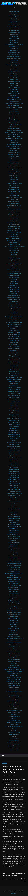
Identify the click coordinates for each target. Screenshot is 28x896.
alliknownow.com (14, 320)
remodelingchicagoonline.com (14, 609)
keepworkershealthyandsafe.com (14, 64)
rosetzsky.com (14, 366)
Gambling (4, 763)
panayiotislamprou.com (14, 97)
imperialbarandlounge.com (14, 162)
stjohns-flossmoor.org (14, 452)
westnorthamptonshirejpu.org (14, 107)
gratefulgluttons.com (14, 291)
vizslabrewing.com (14, 185)
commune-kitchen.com (14, 348)
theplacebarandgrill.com (14, 483)
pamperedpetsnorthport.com (14, 197)
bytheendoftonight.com (14, 287)
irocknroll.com (14, 170)
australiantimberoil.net (14, 128)
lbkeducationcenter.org (14, 258)
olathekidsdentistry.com (14, 203)
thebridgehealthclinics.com (14, 526)
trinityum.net (14, 648)
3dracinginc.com (14, 313)
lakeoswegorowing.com (14, 720)
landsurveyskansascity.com (14, 585)
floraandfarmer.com (14, 140)
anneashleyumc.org (14, 583)
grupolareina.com (14, 117)
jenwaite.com (14, 708)
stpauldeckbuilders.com (14, 587)
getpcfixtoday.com (14, 74)
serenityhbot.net (14, 554)
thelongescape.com (14, 415)
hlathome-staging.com (14, 228)
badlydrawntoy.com (14, 546)
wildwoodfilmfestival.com (14, 105)
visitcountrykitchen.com (14, 422)
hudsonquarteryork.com (14, 661)
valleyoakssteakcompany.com (14, 493)
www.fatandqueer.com (14, 581)
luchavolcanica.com (14, 462)
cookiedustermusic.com (14, 456)
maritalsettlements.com (14, 432)
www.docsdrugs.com (14, 593)
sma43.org (14, 607)
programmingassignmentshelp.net (14, 44)
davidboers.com (14, 540)
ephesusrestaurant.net (14, 654)
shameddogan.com (14, 530)
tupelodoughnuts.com (14, 201)
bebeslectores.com (14, 126)
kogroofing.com (14, 89)
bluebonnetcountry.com (14, 77)
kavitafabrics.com (14, 460)
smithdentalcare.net (14, 744)
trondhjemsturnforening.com (14, 671)
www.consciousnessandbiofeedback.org (14, 638)
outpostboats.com (14, 285)
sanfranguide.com (14, 309)
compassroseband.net (14, 509)
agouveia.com (14, 724)
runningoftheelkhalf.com (14, 567)
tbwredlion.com (14, 675)
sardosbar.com (14, 179)
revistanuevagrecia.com (14, 369)
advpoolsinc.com (14, 487)
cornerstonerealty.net (14, 636)
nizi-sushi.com (14, 405)
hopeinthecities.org (14, 289)
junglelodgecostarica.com (14, 418)
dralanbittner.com (14, 187)
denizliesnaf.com (14, 499)
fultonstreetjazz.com (14, 111)
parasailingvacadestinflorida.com (14, 697)
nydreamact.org (14, 68)
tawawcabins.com (14, 175)
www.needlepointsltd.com (14, 599)
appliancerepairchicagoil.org (14, 58)
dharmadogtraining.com (14, 732)
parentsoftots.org (14, 532)
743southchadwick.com (14, 148)
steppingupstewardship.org (14, 614)
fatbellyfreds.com (14, 658)
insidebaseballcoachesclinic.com (14, 691)
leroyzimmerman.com (14, 712)
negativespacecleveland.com (14, 442)
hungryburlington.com (14, 397)
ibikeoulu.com (14, 383)
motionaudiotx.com (14, 734)
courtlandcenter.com (14, 475)
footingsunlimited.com (14, 589)
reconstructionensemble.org (14, 458)
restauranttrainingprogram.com (14, 238)
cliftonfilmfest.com (14, 160)
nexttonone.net (14, 552)
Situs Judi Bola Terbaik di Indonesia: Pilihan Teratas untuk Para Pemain (14, 874)
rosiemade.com (14, 199)
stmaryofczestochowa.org (14, 387)
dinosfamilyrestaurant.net (14, 130)
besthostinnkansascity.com (14, 742)
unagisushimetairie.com (14, 70)
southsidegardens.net (14, 646)
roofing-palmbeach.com (14, 152)
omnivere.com (14, 34)
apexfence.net (14, 750)
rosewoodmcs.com (14, 632)
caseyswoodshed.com (14, 495)
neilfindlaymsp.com (14, 477)
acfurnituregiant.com (14, 30)
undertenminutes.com (14, 32)
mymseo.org (14, 728)
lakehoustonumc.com (14, 548)
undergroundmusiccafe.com (14, 746)
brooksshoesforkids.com (14, 516)
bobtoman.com (14, 85)
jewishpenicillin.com (14, 242)
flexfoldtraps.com (14, 575)
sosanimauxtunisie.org (14, 87)
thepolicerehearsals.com (14, 318)
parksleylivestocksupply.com (14, 273)
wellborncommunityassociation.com (14, 103)
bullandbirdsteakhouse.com (14, 601)
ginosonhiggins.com (14, 428)
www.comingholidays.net (14, 307)
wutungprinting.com (14, 430)
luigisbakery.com (14, 620)
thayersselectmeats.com (14, 518)
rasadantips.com (14, 36)
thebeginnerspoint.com (14, 305)
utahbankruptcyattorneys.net (14, 168)
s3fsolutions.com (14, 142)
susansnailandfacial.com (14, 558)
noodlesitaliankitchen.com (14, 66)
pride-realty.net (14, 699)
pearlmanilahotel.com (14, 81)
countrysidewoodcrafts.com (14, 56)
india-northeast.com (14, 150)
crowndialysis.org (14, 236)
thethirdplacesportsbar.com (14, 652)
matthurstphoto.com (14, 687)
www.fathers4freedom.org (14, 563)
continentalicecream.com (14, 338)
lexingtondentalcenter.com (14, 232)
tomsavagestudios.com (14, 244)
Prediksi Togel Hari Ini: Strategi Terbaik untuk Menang (13, 880)
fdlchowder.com (14, 597)
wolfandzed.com (14, 624)
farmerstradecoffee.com (14, 536)
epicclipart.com (14, 79)
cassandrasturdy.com (14, 295)
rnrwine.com (14, 718)
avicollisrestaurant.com (14, 479)
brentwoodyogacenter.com (14, 610)
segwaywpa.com (14, 522)
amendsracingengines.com (14, 577)
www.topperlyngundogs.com (14, 565)
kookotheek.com (14, 95)
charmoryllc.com (14, 311)
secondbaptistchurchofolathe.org (14, 726)
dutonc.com (14, 413)
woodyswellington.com (14, 656)
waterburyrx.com (14, 485)
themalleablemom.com (14, 393)
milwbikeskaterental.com (14, 434)
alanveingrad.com (14, 426)
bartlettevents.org (14, 113)
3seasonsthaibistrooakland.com (14, 264)
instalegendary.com (14, 62)
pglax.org (14, 440)
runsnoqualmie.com (14, 591)
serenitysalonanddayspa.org (14, 26)
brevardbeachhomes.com (14, 144)
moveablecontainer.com (14, 115)
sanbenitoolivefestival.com (14, 297)
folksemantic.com (14, 177)
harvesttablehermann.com (14, 134)
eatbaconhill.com (14, 42)
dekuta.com (14, 626)
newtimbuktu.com (14, 38)
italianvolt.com (14, 181)
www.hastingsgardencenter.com (14, 642)
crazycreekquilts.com (14, 340)
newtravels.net (14, 48)
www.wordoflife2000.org (14, 172)
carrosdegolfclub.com (14, 136)
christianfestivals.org (14, 420)
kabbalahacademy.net (14, 215)
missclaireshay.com (14, 11)
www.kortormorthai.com (14, 579)
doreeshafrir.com (14, 375)
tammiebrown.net (14, 411)
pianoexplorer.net (14, 644)
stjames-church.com (14, 371)
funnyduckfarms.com (14, 707)
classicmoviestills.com (14, 299)
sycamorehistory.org (14, 634)
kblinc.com (14, 193)
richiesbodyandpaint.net (14, 17)
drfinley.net (14, 714)
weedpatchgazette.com (14, 191)
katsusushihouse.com (14, 360)
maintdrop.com (14, 83)
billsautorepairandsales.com (14, 677)
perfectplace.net (14, 262)
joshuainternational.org (14, 556)
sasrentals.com (14, 220)
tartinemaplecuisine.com (14, 401)
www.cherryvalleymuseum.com (14, 119)
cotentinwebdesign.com (14, 121)
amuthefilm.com (14, 350)
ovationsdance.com (14, 250)
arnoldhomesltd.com (14, 156)
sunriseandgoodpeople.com (14, 446)
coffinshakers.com (14, 385)
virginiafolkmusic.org (14, 248)
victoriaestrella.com (14, 471)
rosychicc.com (14, 283)
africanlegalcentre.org (14, 358)
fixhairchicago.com (14, 497)
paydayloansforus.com (14, 50)
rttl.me (14, 736)
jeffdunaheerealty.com (14, 569)
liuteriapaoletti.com (14, 444)
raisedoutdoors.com (14, 164)
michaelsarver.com (14, 224)
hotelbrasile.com (14, 109)
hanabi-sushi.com (14, 622)
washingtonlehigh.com (14, 618)
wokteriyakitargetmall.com (14, 230)
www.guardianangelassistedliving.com (14, 669)
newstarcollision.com (14, 219)
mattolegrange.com (14, 416)
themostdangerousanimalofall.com (14, 317)
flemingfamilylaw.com (14, 716)
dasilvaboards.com (14, 328)
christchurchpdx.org (14, 344)
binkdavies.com (14, 342)
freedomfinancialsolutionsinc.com (14, 573)
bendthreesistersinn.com (14, 450)
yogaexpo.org (14, 268)
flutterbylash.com (14, 703)
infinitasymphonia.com (14, 356)
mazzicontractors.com (14, 650)
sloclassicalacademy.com (14, 326)
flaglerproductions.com (14, 334)
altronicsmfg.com (14, 40)
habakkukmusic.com (14, 550)
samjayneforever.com (14, 685)
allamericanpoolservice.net (14, 240)
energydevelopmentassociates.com (14, 138)
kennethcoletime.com (14, 395)
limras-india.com (14, 13)
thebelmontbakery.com (14, 52)
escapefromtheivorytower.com (14, 146)
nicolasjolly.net (14, 354)
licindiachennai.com (14, 19)
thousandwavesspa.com (14, 473)
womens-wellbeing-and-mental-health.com (14, 246)
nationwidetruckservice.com (14, 465)
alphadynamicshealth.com (14, 701)
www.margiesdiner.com (14, 595)
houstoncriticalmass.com (14, 315)
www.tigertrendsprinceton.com (14, 561)
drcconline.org (13, 481)
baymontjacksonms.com (14, 436)
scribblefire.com (14, 266)
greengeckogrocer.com (14, 226)
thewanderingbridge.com (14, 391)
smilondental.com (14, 217)
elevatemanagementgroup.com (14, 710)
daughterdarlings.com (14, 21)
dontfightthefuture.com (14, 154)
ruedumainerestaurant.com (14, 364)
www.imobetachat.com (14, 542)
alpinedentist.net (14, 91)
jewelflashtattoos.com (14, 72)
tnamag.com (14, 514)
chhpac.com (14, 730)
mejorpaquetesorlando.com (14, 207)
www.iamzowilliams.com (14, 640)
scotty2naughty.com (14, 373)
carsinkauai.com (14, 693)
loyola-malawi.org (14, 281)
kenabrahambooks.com (14, 346)
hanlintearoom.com (14, 705)
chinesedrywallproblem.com (14, 448)
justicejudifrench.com (14, 389)
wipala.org (14, 279)
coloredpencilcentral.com (14, 158)
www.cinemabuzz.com (14, 628)
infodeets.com (14, 23)
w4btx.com (14, 211)
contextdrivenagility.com (14, 381)
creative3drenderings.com (14, 534)
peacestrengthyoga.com (14, 571)
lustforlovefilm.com (14, 352)
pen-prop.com (14, 560)
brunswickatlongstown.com (14, 399)
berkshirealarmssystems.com (14, 183)
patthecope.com (14, 503)
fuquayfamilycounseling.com (14, 722)
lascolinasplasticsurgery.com (14, 603)
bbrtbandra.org (14, 75)
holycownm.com (14, 464)
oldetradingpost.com (14, 123)
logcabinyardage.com (14, 538)
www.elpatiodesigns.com (14, 659)
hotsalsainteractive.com (14, 25)
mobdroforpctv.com (14, 293)
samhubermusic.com (14, 748)
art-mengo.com (14, 407)
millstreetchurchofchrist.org (14, 695)
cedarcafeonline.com (14, 28)
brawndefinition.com (14, 336)
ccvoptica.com (14, 616)
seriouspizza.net (14, 507)
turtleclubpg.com (14, 467)
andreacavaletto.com (14, 271)
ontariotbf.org (14, 60)
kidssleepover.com (14, 46)
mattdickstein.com (14, 544)
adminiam (14, 775)
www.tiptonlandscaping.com (14, 612)
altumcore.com (14, 511)
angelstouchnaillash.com (14, 213)
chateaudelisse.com (14, 101)
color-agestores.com (14, 277)
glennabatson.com (14, 330)
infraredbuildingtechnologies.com (14, 132)
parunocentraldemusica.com (14, 667)
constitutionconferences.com (14, 501)
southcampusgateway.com (14, 99)
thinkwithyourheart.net (14, 166)
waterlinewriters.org (14, 528)
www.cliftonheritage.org (14, 605)
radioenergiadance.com (14, 93)
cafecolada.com (14, 301)
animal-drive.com (14, 512)
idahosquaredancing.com (14, 173)
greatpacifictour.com (14, 469)
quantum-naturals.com (14, 679)
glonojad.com (14, 367)
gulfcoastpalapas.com (14, 524)
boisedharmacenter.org (14, 275)
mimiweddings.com (14, 740)
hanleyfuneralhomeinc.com (14, 205)
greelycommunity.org (14, 362)
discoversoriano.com (14, 303)
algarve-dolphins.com (14, 424)
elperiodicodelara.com (14, 15)
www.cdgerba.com (14, 665)
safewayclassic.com (14, 54)
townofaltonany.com (14, 438)
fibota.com (14, 663)
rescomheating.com (14, 738)
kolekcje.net (14, 254)
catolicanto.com (14, 256)
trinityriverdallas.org (14, 260)
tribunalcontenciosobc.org (14, 324)
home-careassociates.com (14, 269)
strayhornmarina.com (14, 332)
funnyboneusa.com (14, 454)
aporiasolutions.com (14, 520)
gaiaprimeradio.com (14, 409)
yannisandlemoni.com (14, 189)
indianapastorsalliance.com (14, 491)
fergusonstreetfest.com (14, 683)
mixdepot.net (14, 630)
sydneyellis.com (14, 234)
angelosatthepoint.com (14, 489)
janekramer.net (14, 403)
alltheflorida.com (14, 689)
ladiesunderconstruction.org (14, 124)
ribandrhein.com (14, 252)
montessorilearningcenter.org (14, 681)
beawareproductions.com (14, 379)
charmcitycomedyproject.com (14, 377)
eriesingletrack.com (14, 195)
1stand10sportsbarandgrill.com (14, 209)
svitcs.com (14, 505)
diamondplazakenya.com (14, 673)
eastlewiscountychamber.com (14, 322)
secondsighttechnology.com (14, 222)
